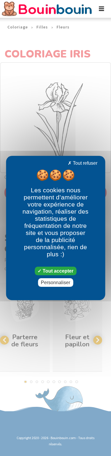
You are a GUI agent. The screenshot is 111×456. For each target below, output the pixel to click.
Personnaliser (55, 282)
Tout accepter (57, 270)
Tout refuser (84, 163)
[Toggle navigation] (101, 8)
